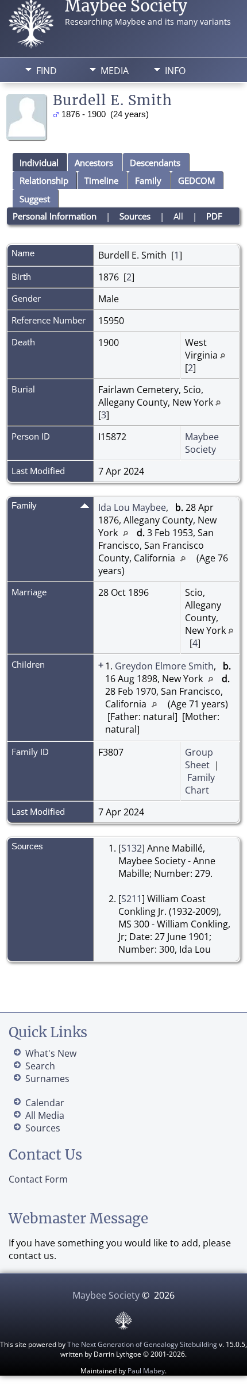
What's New (50, 1053)
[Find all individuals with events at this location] (222, 355)
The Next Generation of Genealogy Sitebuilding (142, 1344)
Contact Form (38, 1179)
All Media (44, 1115)
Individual (39, 162)
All (178, 216)
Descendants (155, 162)
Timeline (101, 180)
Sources (134, 216)
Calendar (44, 1102)
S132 (131, 848)
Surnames (47, 1078)
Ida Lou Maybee (132, 507)
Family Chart (200, 783)
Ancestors (94, 162)
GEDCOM (196, 180)
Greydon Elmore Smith (164, 666)
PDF (214, 216)
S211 (131, 898)
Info (175, 70)
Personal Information (55, 216)
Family (148, 180)
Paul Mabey (146, 1371)
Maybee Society (202, 443)
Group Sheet (199, 758)
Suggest (35, 199)
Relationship (44, 180)
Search (40, 1066)
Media (115, 70)
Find (46, 70)
